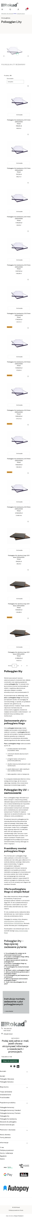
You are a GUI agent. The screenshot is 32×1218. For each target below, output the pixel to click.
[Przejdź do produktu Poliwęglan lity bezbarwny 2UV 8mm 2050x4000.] (19, 488)
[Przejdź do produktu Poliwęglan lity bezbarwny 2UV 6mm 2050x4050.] (19, 391)
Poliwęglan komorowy (7, 1107)
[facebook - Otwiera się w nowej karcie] (11, 1066)
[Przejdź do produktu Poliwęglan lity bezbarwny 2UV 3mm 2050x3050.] (19, 149)
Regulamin (3, 1156)
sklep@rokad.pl (21, 13)
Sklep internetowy (14, 1215)
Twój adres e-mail (6, 1057)
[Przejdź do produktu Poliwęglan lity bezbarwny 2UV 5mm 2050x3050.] (19, 246)
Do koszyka (19, 114)
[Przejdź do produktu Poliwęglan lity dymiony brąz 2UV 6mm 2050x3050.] (19, 584)
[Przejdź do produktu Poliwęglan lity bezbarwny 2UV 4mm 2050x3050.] (19, 197)
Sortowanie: (10, 78)
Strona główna (5, 18)
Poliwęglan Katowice (6, 1082)
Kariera (2, 1159)
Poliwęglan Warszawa (7, 1079)
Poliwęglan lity (4, 1116)
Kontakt (2, 1076)
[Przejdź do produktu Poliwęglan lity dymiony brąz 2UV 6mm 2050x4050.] (19, 633)
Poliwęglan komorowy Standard (10, 1110)
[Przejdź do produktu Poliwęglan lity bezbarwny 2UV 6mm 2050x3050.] (19, 342)
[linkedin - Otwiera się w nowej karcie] (18, 1066)
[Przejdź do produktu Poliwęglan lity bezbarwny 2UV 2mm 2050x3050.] (19, 100)
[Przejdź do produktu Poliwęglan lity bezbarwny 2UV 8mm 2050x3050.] (19, 439)
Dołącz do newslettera (10, 1061)
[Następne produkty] (21, 665)
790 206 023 (8, 1028)
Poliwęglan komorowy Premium (10, 1113)
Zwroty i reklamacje (6, 1153)
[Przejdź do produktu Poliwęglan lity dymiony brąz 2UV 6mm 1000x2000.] (19, 536)
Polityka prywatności (7, 1150)
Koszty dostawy (5, 1135)
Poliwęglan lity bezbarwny (8, 1119)
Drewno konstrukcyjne (7, 1125)
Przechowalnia (4, 1097)
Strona (10, 665)
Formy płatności (5, 1137)
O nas (2, 1147)
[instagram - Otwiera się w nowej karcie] (14, 1066)
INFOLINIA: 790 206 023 (7, 13)
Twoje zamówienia (6, 1092)
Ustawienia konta (5, 1095)
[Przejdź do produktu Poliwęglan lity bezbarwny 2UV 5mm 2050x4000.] (19, 294)
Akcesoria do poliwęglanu (8, 1122)
